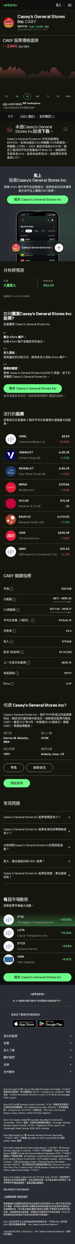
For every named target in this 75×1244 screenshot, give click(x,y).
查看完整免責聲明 (35, 1183)
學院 (51, 395)
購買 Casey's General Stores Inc (37, 199)
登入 (58, 5)
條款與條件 (19, 1183)
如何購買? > (47, 116)
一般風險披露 (9, 1197)
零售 (14, 767)
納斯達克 (39, 767)
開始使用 (16, 783)
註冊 (5, 104)
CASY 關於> (27, 116)
